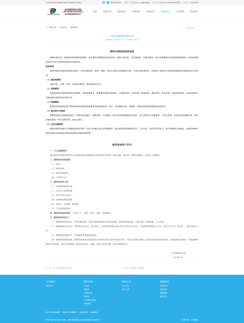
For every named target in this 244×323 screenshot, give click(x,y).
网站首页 (52, 27)
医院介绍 (107, 11)
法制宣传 (163, 289)
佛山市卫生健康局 (53, 312)
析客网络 (194, 320)
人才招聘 (180, 11)
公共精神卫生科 (90, 300)
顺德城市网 (83, 312)
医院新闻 (163, 286)
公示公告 (125, 286)
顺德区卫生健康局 (70, 312)
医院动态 (165, 11)
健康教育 (74, 27)
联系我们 (194, 11)
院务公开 (151, 11)
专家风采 (136, 11)
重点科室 (122, 11)
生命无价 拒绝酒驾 (136, 268)
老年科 (86, 296)
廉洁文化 (163, 296)
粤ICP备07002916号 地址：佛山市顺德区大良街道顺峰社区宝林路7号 (73, 320)
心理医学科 (88, 293)
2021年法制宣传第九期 (62, 268)
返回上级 (190, 28)
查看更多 (87, 304)
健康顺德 (94, 312)
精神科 (86, 289)
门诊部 (86, 286)
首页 (95, 11)
